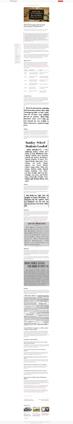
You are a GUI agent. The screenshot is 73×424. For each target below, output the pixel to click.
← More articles (26, 418)
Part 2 (43, 56)
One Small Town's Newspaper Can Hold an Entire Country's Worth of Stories (18, 56)
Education (16, 51)
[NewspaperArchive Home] (13, 1)
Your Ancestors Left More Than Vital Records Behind (17, 62)
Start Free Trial (60, 1)
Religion (16, 48)
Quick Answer (17, 45)
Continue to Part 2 (36, 385)
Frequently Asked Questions (17, 59)
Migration (16, 52)
